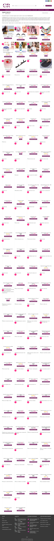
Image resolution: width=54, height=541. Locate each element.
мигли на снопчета (43, 22)
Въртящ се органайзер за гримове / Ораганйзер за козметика (46, 363)
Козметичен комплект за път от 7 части (46, 410)
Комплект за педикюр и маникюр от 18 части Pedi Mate (20, 314)
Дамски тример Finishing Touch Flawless (20, 508)
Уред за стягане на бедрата (20, 298)
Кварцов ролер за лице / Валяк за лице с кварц (46, 266)
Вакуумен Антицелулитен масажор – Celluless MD (8, 249)
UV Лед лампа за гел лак (20, 442)
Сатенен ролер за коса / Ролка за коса (46, 84)
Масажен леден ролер (46, 298)
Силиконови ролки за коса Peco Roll (21, 458)
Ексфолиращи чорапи (33, 216)
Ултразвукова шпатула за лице (20, 216)
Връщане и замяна (5, 522)
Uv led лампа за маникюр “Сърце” (33, 410)
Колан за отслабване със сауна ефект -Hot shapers (46, 459)
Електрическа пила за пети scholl (8, 346)
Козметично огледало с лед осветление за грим (46, 475)
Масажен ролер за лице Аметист (20, 118)
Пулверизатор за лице (8, 216)
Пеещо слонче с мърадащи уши (45, 524)
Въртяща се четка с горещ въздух (33, 52)
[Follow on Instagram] (47, 1)
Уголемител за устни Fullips (33, 491)
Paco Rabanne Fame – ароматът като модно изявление (33, 526)
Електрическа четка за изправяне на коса (8, 395)
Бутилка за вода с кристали (46, 135)
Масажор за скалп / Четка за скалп (20, 101)
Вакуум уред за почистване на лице (21, 426)
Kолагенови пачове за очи (8, 200)
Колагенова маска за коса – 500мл (8, 36)
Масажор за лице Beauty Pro (8, 362)
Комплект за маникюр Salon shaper (33, 442)
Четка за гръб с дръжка (21, 346)
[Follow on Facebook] (46, 1)
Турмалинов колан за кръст (33, 232)
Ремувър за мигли (33, 36)
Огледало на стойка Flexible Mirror (8, 491)
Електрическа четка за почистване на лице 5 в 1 (46, 379)
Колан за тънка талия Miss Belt (46, 394)
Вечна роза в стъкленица (44, 526)
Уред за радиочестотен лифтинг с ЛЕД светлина (33, 185)
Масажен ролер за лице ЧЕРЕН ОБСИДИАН (46, 102)
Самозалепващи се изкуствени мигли (21, 36)
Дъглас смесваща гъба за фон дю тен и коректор (33, 283)
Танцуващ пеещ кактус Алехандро (45, 518)
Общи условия (4, 520)
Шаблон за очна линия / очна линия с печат (33, 314)
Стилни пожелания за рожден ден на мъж (34, 523)
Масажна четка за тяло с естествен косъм (21, 85)
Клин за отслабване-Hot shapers (33, 458)
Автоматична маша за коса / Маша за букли (33, 299)
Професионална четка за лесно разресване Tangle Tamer (46, 331)
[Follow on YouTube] (51, 1)
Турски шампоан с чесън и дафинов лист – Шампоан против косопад (46, 119)
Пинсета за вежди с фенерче (21, 378)
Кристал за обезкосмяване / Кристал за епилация (8, 85)
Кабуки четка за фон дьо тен (33, 69)
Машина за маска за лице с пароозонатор (46, 169)
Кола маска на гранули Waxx (46, 36)
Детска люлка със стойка (44, 522)
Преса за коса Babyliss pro (8, 474)
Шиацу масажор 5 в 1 (21, 410)
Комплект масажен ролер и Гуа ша (20, 135)
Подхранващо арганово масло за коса (33, 200)
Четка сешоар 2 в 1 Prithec (33, 346)
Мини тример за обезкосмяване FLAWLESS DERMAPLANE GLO (46, 427)
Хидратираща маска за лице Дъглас (46, 282)
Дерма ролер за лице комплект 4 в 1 (33, 394)
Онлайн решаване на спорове (6, 529)
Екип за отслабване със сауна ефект (21, 491)
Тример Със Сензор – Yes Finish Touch (8, 459)
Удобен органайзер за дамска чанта (46, 232)
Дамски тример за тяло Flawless (20, 168)
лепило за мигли (26, 22)
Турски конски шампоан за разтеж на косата (21, 52)
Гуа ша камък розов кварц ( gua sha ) (33, 151)
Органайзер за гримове (21, 200)
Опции (8, 71)
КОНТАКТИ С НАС (30, 538)
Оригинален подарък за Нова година (34, 529)
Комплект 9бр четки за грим (20, 394)
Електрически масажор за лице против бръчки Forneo (33, 427)
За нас (3, 518)
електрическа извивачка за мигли (34, 22)
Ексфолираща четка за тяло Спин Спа (8, 168)
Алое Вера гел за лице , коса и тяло (33, 135)
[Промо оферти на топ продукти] (6, 5)
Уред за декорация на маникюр (46, 491)
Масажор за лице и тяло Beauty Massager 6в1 (33, 331)
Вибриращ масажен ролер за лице (20, 362)
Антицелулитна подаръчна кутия (33, 84)
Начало (3, 13)
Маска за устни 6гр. (46, 52)
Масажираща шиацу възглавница (46, 442)
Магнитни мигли (21, 282)
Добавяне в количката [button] (8, 38)
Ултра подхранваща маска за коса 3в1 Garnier (20, 233)
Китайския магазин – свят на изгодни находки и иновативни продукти (34, 532)
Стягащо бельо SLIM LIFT (46, 216)
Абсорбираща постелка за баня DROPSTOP (46, 69)
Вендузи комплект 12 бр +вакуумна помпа (8, 283)
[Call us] (50, 1)
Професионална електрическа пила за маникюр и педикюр (8, 442)
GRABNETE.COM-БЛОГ (24, 538)
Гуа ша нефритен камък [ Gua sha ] (21, 151)
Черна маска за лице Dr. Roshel (20, 474)
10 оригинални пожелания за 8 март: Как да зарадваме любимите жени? (34, 520)
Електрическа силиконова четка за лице (8, 101)
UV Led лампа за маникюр (8, 507)
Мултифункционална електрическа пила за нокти (46, 347)
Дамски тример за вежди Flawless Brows (33, 475)
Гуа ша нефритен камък (44, 520)
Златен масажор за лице (33, 168)
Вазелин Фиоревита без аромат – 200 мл (46, 185)
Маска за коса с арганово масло (46, 200)
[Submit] (35, 5)
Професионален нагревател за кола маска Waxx (8, 52)
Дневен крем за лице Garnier (8, 232)
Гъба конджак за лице (33, 118)
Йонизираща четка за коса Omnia (8, 426)
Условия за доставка (5, 527)
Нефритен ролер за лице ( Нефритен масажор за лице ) (46, 152)
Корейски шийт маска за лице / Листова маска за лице (8, 152)
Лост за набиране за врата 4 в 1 (20, 69)
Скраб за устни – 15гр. (8, 69)
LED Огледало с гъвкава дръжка (33, 378)
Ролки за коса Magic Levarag (8, 410)
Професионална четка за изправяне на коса (33, 102)
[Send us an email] (48, 1)
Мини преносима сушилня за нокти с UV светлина (33, 363)
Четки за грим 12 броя (8, 378)
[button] (43, 6)
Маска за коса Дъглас (8, 298)
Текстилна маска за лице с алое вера (8, 135)
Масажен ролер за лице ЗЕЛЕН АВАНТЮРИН (8, 119)
